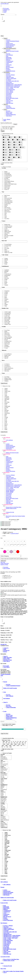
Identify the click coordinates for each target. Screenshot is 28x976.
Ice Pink (6, 407)
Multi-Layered (8, 231)
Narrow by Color (6, 386)
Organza (6, 299)
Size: (2, 538)
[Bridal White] (8, 551)
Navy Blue (7, 402)
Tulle (6, 306)
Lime (6, 394)
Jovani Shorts (9, 493)
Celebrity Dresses (8, 226)
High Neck (7, 333)
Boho (6, 196)
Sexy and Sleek (8, 209)
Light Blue (7, 398)
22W (18, 150)
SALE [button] (2, 963)
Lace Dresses (7, 199)
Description (5, 567)
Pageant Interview (10, 447)
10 (19, 139)
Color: (2, 548)
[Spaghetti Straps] (4, 824)
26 (15, 144)
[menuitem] (15, 8)
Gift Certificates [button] (4, 881)
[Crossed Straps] (4, 775)
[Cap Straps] (4, 822)
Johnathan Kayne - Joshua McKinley (14, 484)
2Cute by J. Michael (10, 475)
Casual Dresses (8, 174)
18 (15, 142)
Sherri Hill (8, 499)
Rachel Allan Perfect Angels (12, 498)
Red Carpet (7, 188)
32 (10, 147)
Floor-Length (7, 317)
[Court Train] (3, 801)
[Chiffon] (3, 793)
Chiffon (6, 292)
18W (5, 150)
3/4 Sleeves (7, 365)
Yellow (6, 388)
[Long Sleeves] (5, 818)
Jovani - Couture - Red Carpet (12, 487)
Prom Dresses (8, 185)
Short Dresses (8, 211)
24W (5, 152)
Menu (2, 35)
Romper (7, 468)
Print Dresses (7, 207)
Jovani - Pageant (9, 492)
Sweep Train (7, 321)
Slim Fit (6, 358)
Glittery (6, 258)
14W (16, 147)
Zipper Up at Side (8, 252)
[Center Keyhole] (5, 770)
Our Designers (6, 698)
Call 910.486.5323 (5, 3)
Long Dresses (8, 203)
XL (5, 160)
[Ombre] (2, 783)
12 (24, 139)
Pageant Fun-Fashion (10, 446)
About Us (5, 656)
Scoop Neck (7, 342)
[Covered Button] (4, 773)
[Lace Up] (4, 776)
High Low (7, 230)
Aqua (6, 395)
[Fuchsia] (4, 551)
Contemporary (9, 462)
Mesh (6, 297)
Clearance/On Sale (10, 512)
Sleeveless (7, 370)
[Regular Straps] (4, 823)
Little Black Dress (8, 200)
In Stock (16, 533)
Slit (5, 238)
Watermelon (7, 413)
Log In (4, 12)
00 (11, 137)
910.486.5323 (4, 644)
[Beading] (4, 787)
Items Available (6, 568)
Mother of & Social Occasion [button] (7, 897)
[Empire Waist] (4, 811)
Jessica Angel (9, 482)
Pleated (6, 234)
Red (5, 415)
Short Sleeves (7, 369)
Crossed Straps (8, 245)
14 (5, 142)
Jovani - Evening (9, 488)
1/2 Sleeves (7, 364)
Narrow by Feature (7, 166)
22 (5, 144)
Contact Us (5, 648)
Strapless (6, 345)
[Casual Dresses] (6, 758)
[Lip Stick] (14, 551)
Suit (5, 214)
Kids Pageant (9, 448)
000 (5, 137)
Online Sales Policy (5, 563)
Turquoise (7, 396)
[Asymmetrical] (3, 799)
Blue (6, 400)
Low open (7, 248)
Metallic (6, 259)
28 (21, 144)
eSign (2, 675)
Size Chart (3, 562)
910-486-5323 (6, 650)
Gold (6, 422)
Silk (5, 303)
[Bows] (4, 788)
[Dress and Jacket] (4, 764)
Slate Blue (7, 399)
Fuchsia (6, 411)
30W (5, 155)
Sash (6, 283)
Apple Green (7, 391)
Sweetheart (7, 346)
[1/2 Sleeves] (5, 816)
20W (12, 150)
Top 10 (7, 517)
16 (10, 142)
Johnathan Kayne (9, 483)
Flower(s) (7, 278)
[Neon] (2, 782)
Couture (7, 443)
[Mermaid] (4, 812)
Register (5, 10)
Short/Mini (7, 320)
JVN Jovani (8, 496)
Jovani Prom (8, 494)
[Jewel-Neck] (4, 807)
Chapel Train (7, 314)
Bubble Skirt (7, 224)
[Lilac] (11, 551)
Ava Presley (8, 480)
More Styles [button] (3, 968)
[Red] (17, 551)
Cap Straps (7, 376)
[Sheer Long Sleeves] (5, 819)
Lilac (6, 404)
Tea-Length (7, 322)
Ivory (6, 419)
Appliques (7, 270)
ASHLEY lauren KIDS (11, 478)
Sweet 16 (7, 189)
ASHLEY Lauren (10, 477)
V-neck (6, 348)
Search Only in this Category (8, 126)
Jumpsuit (8, 466)
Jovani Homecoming (10, 489)
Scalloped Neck (8, 341)
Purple (6, 403)
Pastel (6, 264)
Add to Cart (3, 560)
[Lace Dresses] (4, 765)
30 (5, 147)
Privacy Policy (6, 658)
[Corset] (5, 771)
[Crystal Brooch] (4, 789)
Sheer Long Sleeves (9, 368)
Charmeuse (7, 290)
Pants (6, 206)
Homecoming (7, 182)
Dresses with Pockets (10, 471)
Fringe (6, 279)
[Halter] (4, 805)
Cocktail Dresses (8, 175)
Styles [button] (4, 692)
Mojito (6, 389)
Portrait (6, 339)
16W (22, 147)
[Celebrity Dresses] (5, 769)
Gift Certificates (9, 440)
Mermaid (6, 356)
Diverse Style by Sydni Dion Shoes (13, 507)
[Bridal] (6, 755)
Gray (6, 426)
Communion (7, 177)
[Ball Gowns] (4, 761)
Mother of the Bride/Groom (10, 184)
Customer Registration (5, 674)
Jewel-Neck (7, 334)
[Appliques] (4, 786)
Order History (6, 667)
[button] (5, 38)
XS (5, 157)
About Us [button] (5, 702)
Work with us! (6, 661)
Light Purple (7, 406)
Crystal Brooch (8, 274)
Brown (6, 424)
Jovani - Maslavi (10, 491)
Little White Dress (8, 202)
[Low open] (4, 777)
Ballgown (8, 460)
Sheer (6, 249)
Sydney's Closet (9, 500)
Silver (6, 428)
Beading (6, 271)
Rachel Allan (9, 497)
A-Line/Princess (8, 354)
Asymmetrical (8, 313)
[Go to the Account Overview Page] (1, 6)
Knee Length (7, 318)
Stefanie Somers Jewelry (11, 508)
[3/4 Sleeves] (5, 817)
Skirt (6, 213)
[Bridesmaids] (6, 756)
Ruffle (6, 282)
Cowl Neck (7, 330)
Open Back (7, 232)
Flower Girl (7, 180)
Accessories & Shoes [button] (5, 956)
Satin (6, 300)
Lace (6, 280)
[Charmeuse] (3, 792)
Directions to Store (7, 660)
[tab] (15, 439)
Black (6, 425)
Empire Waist (7, 355)
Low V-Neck (7, 335)
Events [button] (4, 711)
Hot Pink (7, 410)
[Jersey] (3, 795)
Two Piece (7, 218)
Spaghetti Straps (8, 379)
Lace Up (6, 247)
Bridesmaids (7, 173)
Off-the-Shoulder (8, 337)
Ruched (6, 237)
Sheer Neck (7, 343)
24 (10, 144)
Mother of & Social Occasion (12, 452)
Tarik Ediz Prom (9, 503)
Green (6, 392)
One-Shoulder (8, 338)
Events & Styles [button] (4, 902)
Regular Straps (8, 378)
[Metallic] (2, 781)
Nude (6, 421)
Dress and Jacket (8, 198)
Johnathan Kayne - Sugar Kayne (13, 486)
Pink (6, 409)
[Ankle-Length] (3, 798)
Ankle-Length (8, 312)
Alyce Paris (8, 476)
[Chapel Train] (3, 800)
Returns (5, 651)
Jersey (6, 295)
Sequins (6, 285)
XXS (18, 155)
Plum (6, 414)
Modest (6, 205)
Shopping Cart (6, 9)
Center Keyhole (8, 227)
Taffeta (6, 304)
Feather (6, 276)
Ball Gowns (7, 195)
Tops (6, 215)
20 (21, 142)
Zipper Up (7, 251)
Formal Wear (9, 465)
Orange (6, 417)
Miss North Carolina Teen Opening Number (15, 516)
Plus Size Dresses (10, 467)
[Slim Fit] (4, 813)
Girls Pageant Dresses (9, 181)
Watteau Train (8, 324)
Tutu (6, 217)
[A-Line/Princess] (4, 810)
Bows (6, 272)
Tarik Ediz (8, 502)
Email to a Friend (4, 564)
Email (4, 649)
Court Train (7, 316)
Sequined (7, 301)
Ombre (6, 262)
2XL (11, 160)
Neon (6, 261)
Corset (6, 228)
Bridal (6, 171)
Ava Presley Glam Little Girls (12, 481)
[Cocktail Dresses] (6, 759)
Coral (6, 418)
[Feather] (3, 794)
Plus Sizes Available (9, 235)
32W (12, 155)
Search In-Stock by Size (8, 133)
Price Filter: (5, 128)
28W (18, 152)
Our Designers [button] (4, 923)
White (6, 429)
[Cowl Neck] (4, 804)
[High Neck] (4, 806)
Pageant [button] (5, 681)
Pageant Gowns (9, 445)
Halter (6, 331)
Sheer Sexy (7, 210)
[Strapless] (4, 826)
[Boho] (4, 762)
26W (12, 152)
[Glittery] (2, 780)
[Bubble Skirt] (5, 767)
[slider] (25, 729)
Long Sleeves (7, 366)
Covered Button (8, 244)
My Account (6, 8)
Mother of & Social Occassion (10, 688)
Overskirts (8, 470)
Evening (6, 178)
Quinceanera (7, 186)
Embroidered (7, 275)
